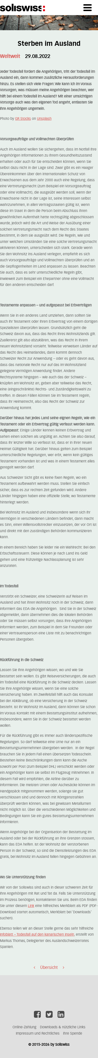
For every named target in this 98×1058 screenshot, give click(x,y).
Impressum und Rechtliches (38, 1033)
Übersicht (49, 968)
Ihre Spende (72, 1033)
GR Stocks (23, 119)
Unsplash (44, 119)
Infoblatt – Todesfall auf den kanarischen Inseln (37, 934)
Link (31, 906)
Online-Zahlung (24, 1027)
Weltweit (10, 56)
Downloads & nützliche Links (62, 1027)
